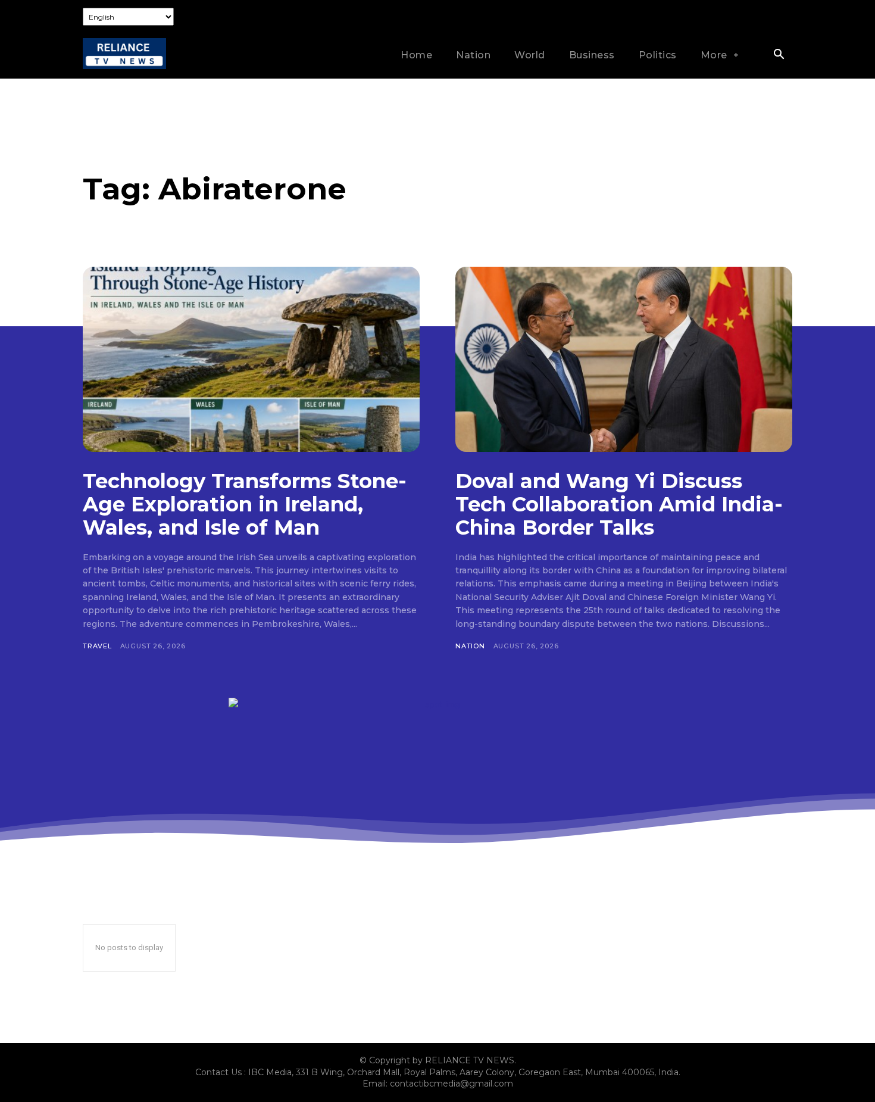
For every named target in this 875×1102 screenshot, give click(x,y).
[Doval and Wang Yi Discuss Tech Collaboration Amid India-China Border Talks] (623, 359)
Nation (470, 646)
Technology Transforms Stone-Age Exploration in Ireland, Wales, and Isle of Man (245, 504)
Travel (97, 646)
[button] (778, 55)
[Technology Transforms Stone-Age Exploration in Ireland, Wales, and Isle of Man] (251, 359)
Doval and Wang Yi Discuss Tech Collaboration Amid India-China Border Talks (619, 504)
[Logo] (124, 54)
